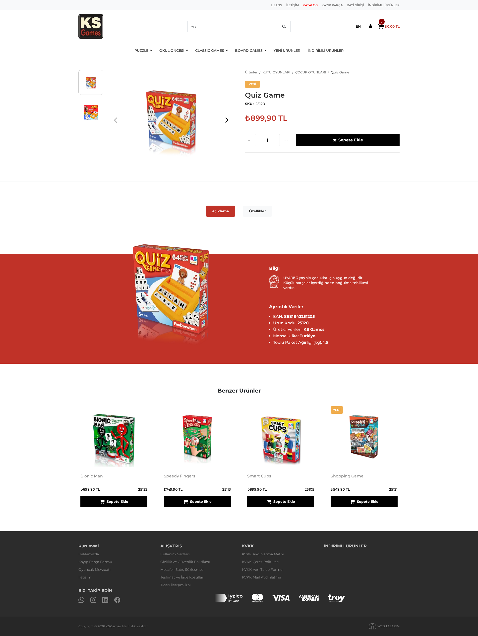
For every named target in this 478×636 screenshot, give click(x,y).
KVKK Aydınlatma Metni (263, 554)
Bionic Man (91, 476)
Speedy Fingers (179, 476)
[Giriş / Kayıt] (370, 26)
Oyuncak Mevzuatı (94, 569)
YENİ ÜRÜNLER (287, 50)
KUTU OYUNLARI (276, 72)
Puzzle (141, 50)
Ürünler (251, 72)
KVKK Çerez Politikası (260, 562)
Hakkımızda (88, 554)
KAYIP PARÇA (332, 5)
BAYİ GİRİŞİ (355, 5)
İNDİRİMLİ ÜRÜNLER (384, 5)
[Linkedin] (105, 600)
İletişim (84, 577)
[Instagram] (93, 600)
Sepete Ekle (350, 140)
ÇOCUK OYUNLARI (310, 72)
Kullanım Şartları (175, 554)
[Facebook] (117, 600)
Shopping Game (347, 476)
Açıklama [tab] (220, 211)
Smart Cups (259, 476)
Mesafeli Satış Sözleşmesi (182, 569)
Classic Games (209, 50)
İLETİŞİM (292, 5)
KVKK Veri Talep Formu (262, 569)
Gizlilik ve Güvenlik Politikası (185, 562)
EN (358, 26)
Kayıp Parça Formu (95, 562)
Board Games (249, 50)
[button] (227, 119)
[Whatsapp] (81, 600)
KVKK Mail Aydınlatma (261, 577)
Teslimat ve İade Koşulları (182, 577)
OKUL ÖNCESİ (171, 50)
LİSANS (276, 5)
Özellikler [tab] (257, 211)
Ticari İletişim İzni (175, 585)
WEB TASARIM (388, 626)
